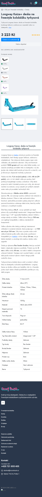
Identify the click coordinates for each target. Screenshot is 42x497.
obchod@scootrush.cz (11, 470)
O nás (3, 450)
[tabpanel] (19, 105)
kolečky (14, 236)
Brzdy (3, 426)
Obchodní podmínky (7, 437)
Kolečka (3, 417)
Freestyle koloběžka (7, 410)
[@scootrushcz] (3, 403)
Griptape (4, 423)
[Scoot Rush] (2, 10)
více (10, 27)
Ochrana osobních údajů (9, 443)
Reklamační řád (6, 440)
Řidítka (3, 420)
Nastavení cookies (7, 447)
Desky (27, 10)
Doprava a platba (6, 434)
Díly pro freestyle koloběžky (14, 10)
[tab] (7, 124)
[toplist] (3, 490)
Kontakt (3, 453)
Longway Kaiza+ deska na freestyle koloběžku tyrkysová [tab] (21, 147)
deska (16, 155)
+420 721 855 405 (10, 466)
